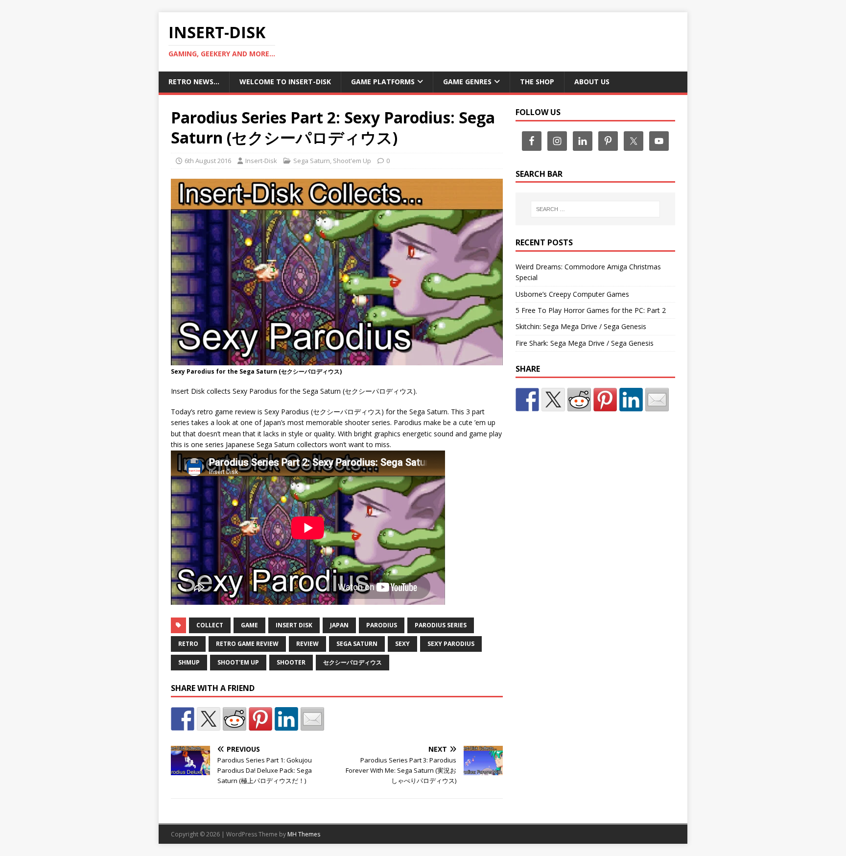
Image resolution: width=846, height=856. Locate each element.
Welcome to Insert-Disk (285, 81)
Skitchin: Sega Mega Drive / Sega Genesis (581, 326)
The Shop (537, 81)
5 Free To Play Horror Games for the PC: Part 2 (591, 310)
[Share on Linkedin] (286, 719)
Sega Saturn (311, 160)
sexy (402, 644)
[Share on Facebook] (182, 719)
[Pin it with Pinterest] (260, 719)
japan (339, 625)
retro (188, 644)
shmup (189, 662)
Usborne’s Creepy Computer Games (572, 294)
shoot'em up (238, 662)
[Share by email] (312, 719)
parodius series (441, 625)
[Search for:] (595, 209)
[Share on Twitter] (208, 719)
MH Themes (303, 834)
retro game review (247, 644)
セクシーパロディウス (352, 662)
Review (307, 644)
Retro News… (193, 81)
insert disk (294, 625)
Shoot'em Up (352, 160)
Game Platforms (383, 81)
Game (249, 625)
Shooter (291, 662)
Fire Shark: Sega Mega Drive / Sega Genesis (585, 343)
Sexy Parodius (450, 644)
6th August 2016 (208, 160)
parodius (381, 625)
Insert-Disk (261, 160)
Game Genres (467, 81)
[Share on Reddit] (234, 719)
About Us (592, 81)
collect (209, 625)
